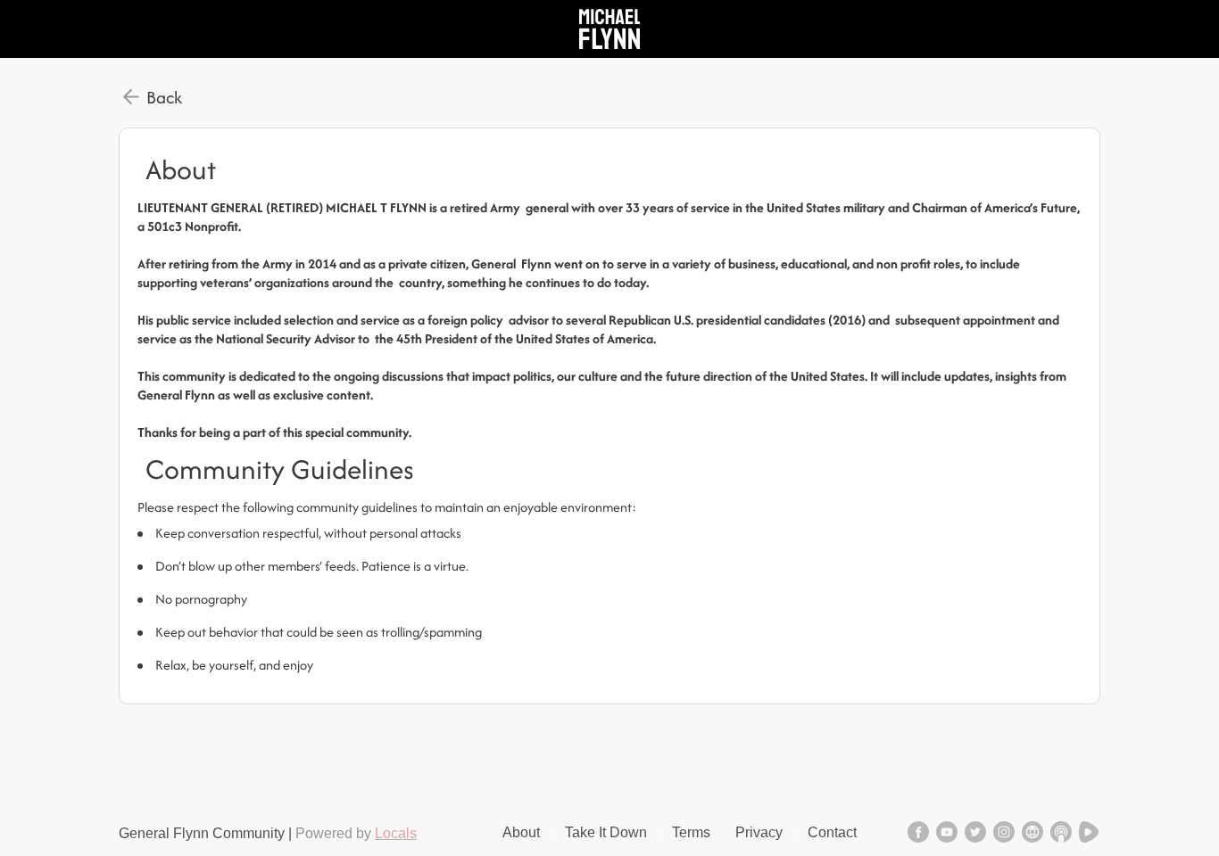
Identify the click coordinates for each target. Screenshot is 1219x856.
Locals (396, 833)
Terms (691, 832)
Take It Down (606, 832)
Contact (832, 832)
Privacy (759, 832)
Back (164, 97)
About (521, 832)
